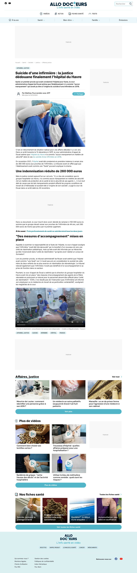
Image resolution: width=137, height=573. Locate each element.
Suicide (35, 333)
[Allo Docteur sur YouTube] (121, 559)
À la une (15, 20)
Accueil (17, 62)
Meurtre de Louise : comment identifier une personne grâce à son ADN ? (31, 403)
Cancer (81, 547)
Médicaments (92, 547)
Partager (80, 94)
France (62, 333)
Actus (60, 14)
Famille (95, 20)
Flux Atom (38, 567)
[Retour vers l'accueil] (68, 5)
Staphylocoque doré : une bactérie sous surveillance (54, 517)
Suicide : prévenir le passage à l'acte (26, 518)
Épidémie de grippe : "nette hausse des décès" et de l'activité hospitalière (32, 477)
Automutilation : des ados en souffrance (107, 518)
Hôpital (53, 333)
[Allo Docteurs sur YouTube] (10, 3)
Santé (40, 20)
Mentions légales (20, 561)
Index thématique (41, 564)
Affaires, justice (46, 62)
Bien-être (67, 20)
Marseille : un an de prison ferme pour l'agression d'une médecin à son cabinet (104, 403)
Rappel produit (55, 547)
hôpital (35, 161)
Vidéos (46, 14)
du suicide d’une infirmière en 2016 (47, 157)
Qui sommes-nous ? (21, 558)
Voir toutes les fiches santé (68, 527)
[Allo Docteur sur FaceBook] (6, 3)
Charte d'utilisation (21, 564)
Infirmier (44, 333)
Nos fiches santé (31, 494)
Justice (37, 62)
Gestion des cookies (42, 558)
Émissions (123, 20)
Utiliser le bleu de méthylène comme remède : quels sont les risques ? (67, 477)
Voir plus (68, 411)
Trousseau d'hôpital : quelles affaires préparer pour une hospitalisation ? (66, 448)
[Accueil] (68, 539)
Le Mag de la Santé (69, 547)
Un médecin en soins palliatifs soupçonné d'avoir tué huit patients (67, 403)
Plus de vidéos (30, 421)
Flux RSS (17, 567)
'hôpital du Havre (38, 154)
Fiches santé (77, 14)
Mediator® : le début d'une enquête (80, 518)
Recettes (43, 547)
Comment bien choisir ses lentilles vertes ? (29, 446)
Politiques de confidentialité (44, 561)
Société (30, 62)
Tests (94, 14)
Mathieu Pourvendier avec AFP (37, 93)
